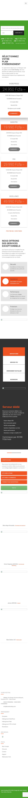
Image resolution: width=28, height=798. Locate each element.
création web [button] (6, 460)
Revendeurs (5, 726)
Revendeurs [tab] (14, 379)
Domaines (4, 716)
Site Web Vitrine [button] (7, 473)
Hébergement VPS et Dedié (9, 724)
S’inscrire (4, 749)
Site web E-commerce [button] (9, 477)
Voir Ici (14, 488)
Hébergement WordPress (8, 719)
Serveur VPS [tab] (14, 362)
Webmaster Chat (6, 757)
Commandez (14, 113)
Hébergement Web (7, 721)
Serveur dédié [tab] (14, 353)
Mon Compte (5, 746)
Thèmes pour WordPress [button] (10, 482)
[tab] (14, 460)
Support (4, 754)
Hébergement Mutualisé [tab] (14, 371)
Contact (4, 751)
